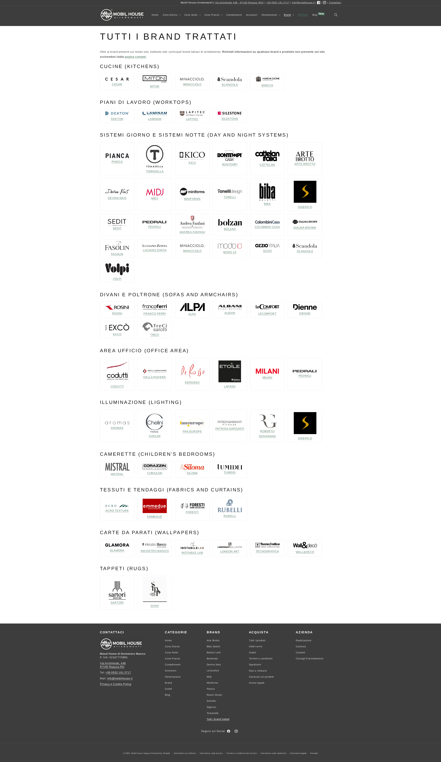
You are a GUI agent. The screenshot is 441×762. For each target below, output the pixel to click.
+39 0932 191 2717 (277, 2)
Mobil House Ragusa (141, 753)
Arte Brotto (213, 640)
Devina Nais (214, 664)
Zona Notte (171, 652)
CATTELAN (267, 164)
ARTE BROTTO (304, 163)
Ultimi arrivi (255, 646)
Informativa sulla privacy (211, 753)
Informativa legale (298, 753)
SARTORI (117, 602)
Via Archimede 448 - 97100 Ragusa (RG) (239, 2)
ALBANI (229, 312)
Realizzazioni (303, 640)
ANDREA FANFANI (192, 232)
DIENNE (305, 313)
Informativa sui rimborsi (185, 753)
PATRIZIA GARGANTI (229, 428)
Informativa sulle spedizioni (273, 753)
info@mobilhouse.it (303, 2)
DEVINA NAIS (117, 198)
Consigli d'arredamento (309, 658)
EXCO (117, 334)
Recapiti (314, 753)
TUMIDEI (230, 472)
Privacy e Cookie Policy (115, 684)
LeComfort (213, 670)
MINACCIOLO (192, 84)
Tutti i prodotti (257, 640)
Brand (168, 682)
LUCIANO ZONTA (155, 250)
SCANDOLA (230, 84)
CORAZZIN (154, 473)
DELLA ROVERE (154, 377)
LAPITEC (192, 119)
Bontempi (212, 658)
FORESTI (192, 512)
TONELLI (230, 197)
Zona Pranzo (172, 658)
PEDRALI (154, 226)
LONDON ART (229, 551)
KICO (192, 162)
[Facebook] (319, 2)
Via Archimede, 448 (113, 663)
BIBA (267, 203)
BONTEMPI (230, 164)
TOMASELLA (154, 171)
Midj (209, 676)
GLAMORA (117, 550)
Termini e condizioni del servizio (242, 753)
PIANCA (117, 161)
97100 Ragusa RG (112, 666)
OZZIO (267, 250)
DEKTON (117, 118)
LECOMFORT (267, 313)
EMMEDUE (154, 516)
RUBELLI (230, 515)
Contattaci (335, 2)
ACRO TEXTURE (117, 510)
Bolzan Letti (214, 652)
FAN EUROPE (192, 431)
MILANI (267, 377)
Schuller (211, 701)
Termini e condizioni (261, 658)
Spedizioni (255, 664)
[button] (171, 14)
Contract (301, 646)
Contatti (300, 652)
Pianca (211, 688)
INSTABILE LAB (192, 552)
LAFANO (230, 386)
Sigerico (211, 707)
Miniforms (212, 682)
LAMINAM (154, 118)
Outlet (168, 688)
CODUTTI (117, 386)
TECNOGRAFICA (267, 551)
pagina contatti (135, 56)
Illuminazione (173, 676)
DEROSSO (192, 382)
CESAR (117, 84)
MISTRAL (117, 474)
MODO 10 (229, 252)
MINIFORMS (192, 198)
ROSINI (117, 313)
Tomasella (213, 713)
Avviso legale (257, 682)
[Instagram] (324, 2)
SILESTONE (230, 118)
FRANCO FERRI (154, 313)
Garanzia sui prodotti (261, 676)
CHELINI (155, 436)
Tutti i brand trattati (218, 719)
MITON (154, 86)
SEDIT (117, 228)
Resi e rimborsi (258, 670)
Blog (167, 694)
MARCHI (267, 85)
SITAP (155, 605)
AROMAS (117, 427)
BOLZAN (230, 229)
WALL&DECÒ (305, 551)
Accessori (170, 670)
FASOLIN (117, 254)
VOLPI (117, 278)
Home (168, 640)
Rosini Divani (214, 694)
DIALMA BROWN (305, 227)
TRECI (154, 334)
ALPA (192, 314)
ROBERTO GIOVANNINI (267, 434)
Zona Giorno (172, 646)
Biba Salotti (213, 646)
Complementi (173, 664)
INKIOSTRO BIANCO (155, 550)
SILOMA (192, 473)
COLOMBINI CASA (267, 226)
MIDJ (154, 198)
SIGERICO (305, 206)
